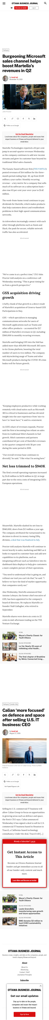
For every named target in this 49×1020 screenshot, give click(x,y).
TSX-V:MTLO (40, 169)
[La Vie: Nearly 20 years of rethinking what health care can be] (9, 646)
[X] (28, 118)
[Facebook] (23, 118)
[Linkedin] (34, 118)
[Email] (17, 118)
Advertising (24, 970)
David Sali (14, 77)
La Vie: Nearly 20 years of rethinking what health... (30, 647)
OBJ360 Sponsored (25, 643)
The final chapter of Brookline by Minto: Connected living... (32, 658)
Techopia (6, 50)
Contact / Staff (25, 972)
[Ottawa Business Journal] (25, 3)
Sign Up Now (24, 1014)
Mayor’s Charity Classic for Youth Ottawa (30, 636)
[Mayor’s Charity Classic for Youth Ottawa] (9, 636)
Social (21, 632)
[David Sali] (6, 78)
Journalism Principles (24, 975)
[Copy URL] (12, 118)
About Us (24, 967)
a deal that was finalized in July (25, 540)
